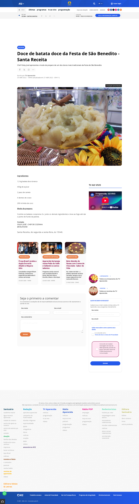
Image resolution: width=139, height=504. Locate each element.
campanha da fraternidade (28, 416)
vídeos (6, 477)
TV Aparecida (49, 409)
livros (123, 421)
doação (6, 436)
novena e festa (9, 459)
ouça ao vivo (67, 418)
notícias (6, 456)
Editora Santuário (127, 410)
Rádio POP (87, 409)
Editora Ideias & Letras (11, 485)
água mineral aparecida (8, 416)
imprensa (7, 447)
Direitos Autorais (104, 495)
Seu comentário (26, 317)
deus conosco (126, 418)
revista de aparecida (8, 472)
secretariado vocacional (106, 437)
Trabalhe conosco (35, 495)
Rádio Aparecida (68, 410)
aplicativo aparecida (30, 413)
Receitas (21, 47)
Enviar (25, 334)
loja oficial (7, 453)
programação (64, 10)
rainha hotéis (8, 468)
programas (41, 10)
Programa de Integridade (87, 495)
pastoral (6, 465)
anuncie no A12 (29, 447)
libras (25, 432)
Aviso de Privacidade (51, 495)
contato (6, 433)
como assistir (93, 10)
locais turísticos (9, 450)
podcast (65, 421)
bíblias (124, 415)
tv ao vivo (52, 10)
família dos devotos (10, 439)
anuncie (102, 10)
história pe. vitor (107, 413)
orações (25, 438)
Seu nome (24, 308)
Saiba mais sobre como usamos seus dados (103, 328)
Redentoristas (109, 409)
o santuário (7, 462)
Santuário (8, 409)
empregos (85, 413)
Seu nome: (95, 310)
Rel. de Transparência (68, 495)
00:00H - (84, 16)
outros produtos (127, 424)
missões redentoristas (109, 425)
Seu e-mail (57, 308)
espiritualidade (28, 423)
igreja (25, 426)
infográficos (27, 429)
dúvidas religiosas (29, 420)
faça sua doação (82, 10)
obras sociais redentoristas (106, 432)
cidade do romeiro (10, 420)
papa (25, 441)
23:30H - (29, 16)
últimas (32, 10)
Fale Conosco (117, 495)
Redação (27, 409)
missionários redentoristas (106, 421)
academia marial (9, 413)
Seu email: (95, 319)
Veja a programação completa (107, 15)
